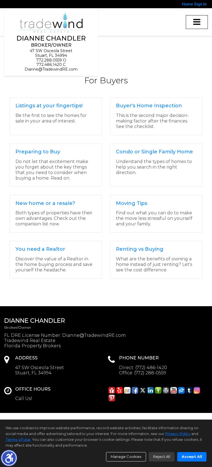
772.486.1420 (49, 64)
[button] (9, 458)
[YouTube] (173, 390)
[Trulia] (158, 390)
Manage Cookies (126, 456)
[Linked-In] (150, 390)
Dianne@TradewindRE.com (51, 69)
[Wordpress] (166, 390)
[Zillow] (181, 390)
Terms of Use (18, 439)
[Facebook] (135, 390)
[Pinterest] (111, 398)
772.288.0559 (49, 60)
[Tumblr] (189, 390)
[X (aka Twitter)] (142, 390)
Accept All (192, 456)
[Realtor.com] (111, 390)
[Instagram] (197, 390)
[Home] (51, 22)
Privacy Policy (177, 433)
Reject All (161, 456)
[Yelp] (119, 390)
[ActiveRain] (127, 390)
